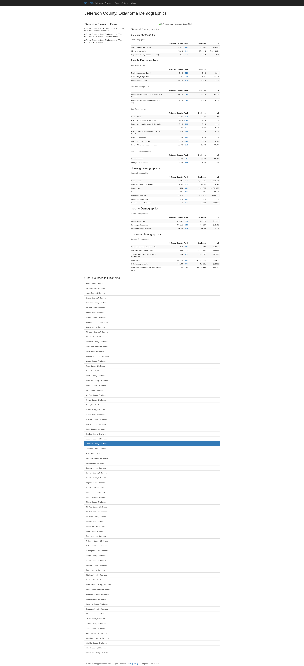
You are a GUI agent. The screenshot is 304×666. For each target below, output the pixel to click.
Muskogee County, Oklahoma (97, 526)
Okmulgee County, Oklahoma (97, 551)
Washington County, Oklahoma (97, 638)
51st (186, 137)
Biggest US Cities (121, 3)
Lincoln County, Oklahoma (96, 478)
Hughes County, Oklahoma (96, 434)
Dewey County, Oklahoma (96, 385)
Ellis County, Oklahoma (95, 390)
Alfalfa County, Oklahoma (95, 288)
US (85, 3)
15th (186, 145)
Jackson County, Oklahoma (96, 439)
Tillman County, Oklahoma (96, 624)
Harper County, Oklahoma (96, 424)
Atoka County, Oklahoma (95, 293)
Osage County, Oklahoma (96, 555)
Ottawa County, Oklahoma (96, 560)
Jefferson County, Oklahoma (97, 444)
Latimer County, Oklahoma (96, 468)
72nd (186, 94)
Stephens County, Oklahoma (97, 614)
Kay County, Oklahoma (94, 453)
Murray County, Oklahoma (96, 521)
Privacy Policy (133, 664)
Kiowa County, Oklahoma (95, 463)
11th (186, 80)
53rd (186, 159)
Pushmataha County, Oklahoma (98, 589)
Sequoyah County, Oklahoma (97, 609)
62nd (186, 120)
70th (186, 247)
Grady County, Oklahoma (95, 405)
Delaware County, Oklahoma (97, 380)
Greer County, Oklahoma (95, 415)
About (133, 3)
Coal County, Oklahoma (95, 351)
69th (186, 260)
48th (186, 124)
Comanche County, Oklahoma (97, 356)
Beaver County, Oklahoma (96, 298)
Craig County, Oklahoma (95, 366)
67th (186, 254)
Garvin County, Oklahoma (96, 400)
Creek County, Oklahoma (95, 371)
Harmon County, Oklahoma (96, 419)
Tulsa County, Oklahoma (95, 628)
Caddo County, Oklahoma (96, 317)
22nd (186, 141)
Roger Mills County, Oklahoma (97, 594)
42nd (186, 128)
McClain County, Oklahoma (96, 507)
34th (186, 199)
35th (186, 162)
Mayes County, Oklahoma (96, 502)
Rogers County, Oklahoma (96, 599)
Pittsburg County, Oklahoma (96, 575)
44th (186, 51)
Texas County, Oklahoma (95, 619)
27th (186, 184)
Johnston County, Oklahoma (96, 449)
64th (186, 225)
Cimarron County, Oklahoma (97, 342)
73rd (186, 195)
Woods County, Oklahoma (96, 648)
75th (186, 131)
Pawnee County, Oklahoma (96, 565)
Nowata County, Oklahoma (96, 536)
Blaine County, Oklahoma (95, 308)
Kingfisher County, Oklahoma (97, 458)
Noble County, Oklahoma (95, 531)
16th (186, 117)
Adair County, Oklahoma (95, 283)
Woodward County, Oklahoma (97, 653)
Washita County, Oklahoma (96, 643)
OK (91, 3)
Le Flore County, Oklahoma (96, 473)
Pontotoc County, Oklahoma (96, 580)
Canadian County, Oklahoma (97, 322)
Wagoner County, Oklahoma (96, 633)
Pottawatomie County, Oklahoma (98, 585)
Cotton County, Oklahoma (96, 361)
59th (186, 77)
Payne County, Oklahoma (95, 570)
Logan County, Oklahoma (95, 483)
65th (186, 47)
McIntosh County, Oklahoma (96, 517)
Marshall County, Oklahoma (96, 497)
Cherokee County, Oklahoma (97, 332)
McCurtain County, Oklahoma (97, 512)
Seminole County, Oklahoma (97, 604)
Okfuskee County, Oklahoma (97, 541)
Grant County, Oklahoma (95, 410)
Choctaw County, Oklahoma (96, 337)
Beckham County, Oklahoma (97, 303)
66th (186, 264)
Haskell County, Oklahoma (96, 429)
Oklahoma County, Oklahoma (97, 546)
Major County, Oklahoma (95, 492)
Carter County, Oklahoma (95, 327)
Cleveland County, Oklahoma (97, 346)
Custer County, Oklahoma (96, 376)
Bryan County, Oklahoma (95, 312)
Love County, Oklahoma (95, 487)
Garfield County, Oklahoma (96, 395)
